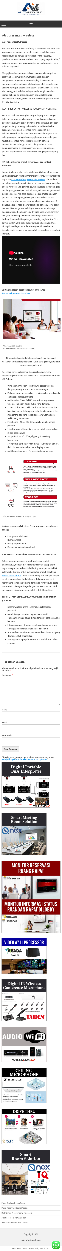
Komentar (7, 675)
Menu (31, 23)
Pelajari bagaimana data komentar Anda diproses (24, 759)
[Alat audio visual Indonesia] (31, 14)
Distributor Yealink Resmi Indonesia (17, 1213)
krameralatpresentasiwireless (16, 293)
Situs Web (7, 735)
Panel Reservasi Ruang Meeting (15, 1208)
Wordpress (45, 1248)
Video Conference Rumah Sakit (15, 1223)
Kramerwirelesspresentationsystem (28, 179)
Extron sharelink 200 (11, 575)
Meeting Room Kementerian (14, 1218)
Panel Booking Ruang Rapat (13, 1203)
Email (4, 722)
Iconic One (16, 1248)
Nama (4, 709)
